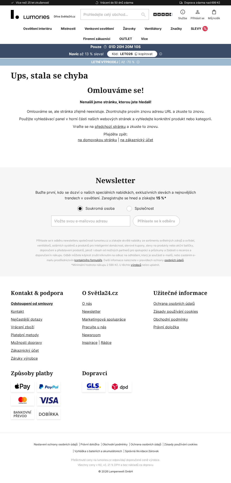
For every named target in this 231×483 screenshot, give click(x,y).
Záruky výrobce (24, 358)
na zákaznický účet (136, 139)
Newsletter (91, 311)
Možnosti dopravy (26, 342)
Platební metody (25, 334)
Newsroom (91, 334)
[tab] (44, 325)
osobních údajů (174, 260)
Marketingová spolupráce (104, 319)
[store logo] (43, 14)
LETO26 (132, 54)
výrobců (136, 265)
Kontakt (17, 311)
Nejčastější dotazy (26, 319)
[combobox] (115, 14)
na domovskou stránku (97, 139)
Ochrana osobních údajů (174, 303)
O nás (87, 303)
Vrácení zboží (22, 326)
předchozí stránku (110, 126)
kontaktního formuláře (88, 260)
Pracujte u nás (94, 326)
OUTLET (125, 39)
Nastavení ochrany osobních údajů (56, 444)
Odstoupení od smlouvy (32, 303)
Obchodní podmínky (170, 319)
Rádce (106, 342)
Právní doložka (166, 326)
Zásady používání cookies (175, 311)
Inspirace (89, 342)
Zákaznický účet (25, 350)
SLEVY (196, 28)
